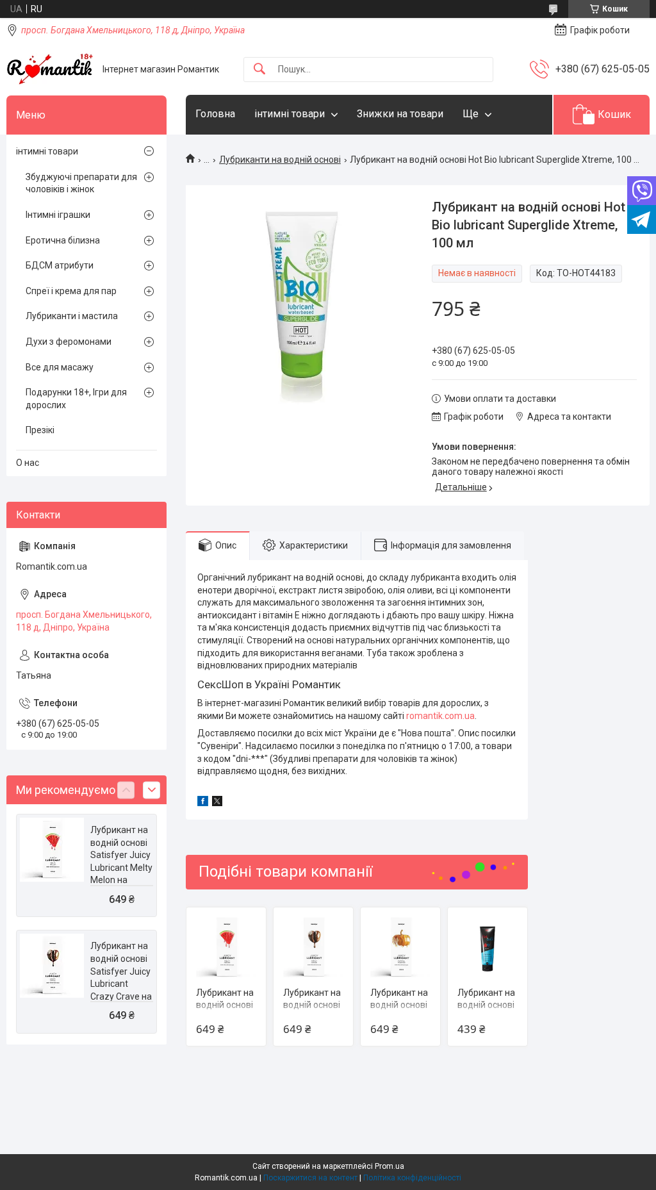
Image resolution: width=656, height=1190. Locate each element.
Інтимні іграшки (58, 215)
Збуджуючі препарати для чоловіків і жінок (81, 183)
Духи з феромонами (68, 341)
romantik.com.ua (440, 716)
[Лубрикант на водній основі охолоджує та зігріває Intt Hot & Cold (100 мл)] (487, 947)
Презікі (40, 430)
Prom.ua (389, 1166)
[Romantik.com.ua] (49, 69)
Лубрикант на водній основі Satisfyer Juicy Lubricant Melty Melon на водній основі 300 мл (121, 868)
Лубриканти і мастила (72, 316)
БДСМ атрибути (60, 265)
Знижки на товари (400, 114)
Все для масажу (60, 367)
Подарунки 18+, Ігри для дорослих (76, 398)
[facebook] (202, 803)
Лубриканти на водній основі (280, 159)
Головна (215, 114)
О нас (27, 463)
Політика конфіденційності (412, 1177)
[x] (217, 803)
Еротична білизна (63, 240)
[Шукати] (259, 69)
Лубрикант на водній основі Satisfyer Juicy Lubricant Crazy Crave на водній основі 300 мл (121, 984)
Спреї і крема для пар (71, 291)
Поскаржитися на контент (310, 1177)
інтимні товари (289, 114)
